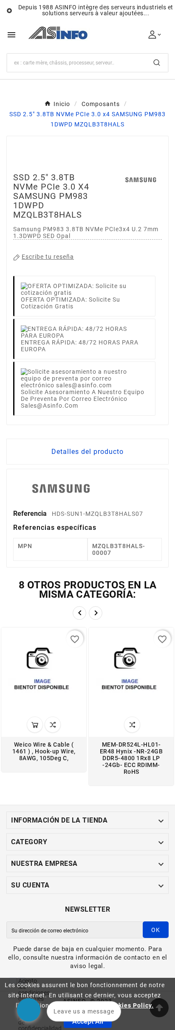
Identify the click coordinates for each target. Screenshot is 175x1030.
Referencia (30, 513)
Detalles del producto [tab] (87, 452)
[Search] (156, 62)
